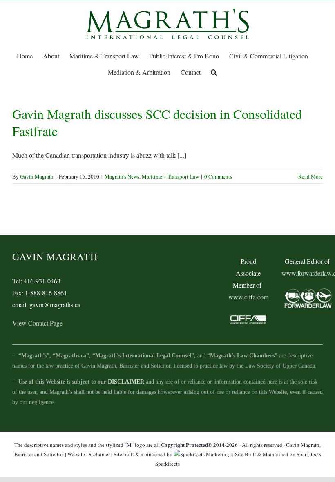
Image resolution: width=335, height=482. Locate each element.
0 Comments (218, 176)
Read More (310, 176)
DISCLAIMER (126, 382)
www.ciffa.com (248, 296)
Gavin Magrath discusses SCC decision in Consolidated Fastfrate (157, 122)
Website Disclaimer (88, 454)
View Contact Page (37, 323)
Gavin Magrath (37, 176)
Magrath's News (122, 176)
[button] (214, 72)
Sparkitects (167, 463)
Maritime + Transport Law (170, 176)
